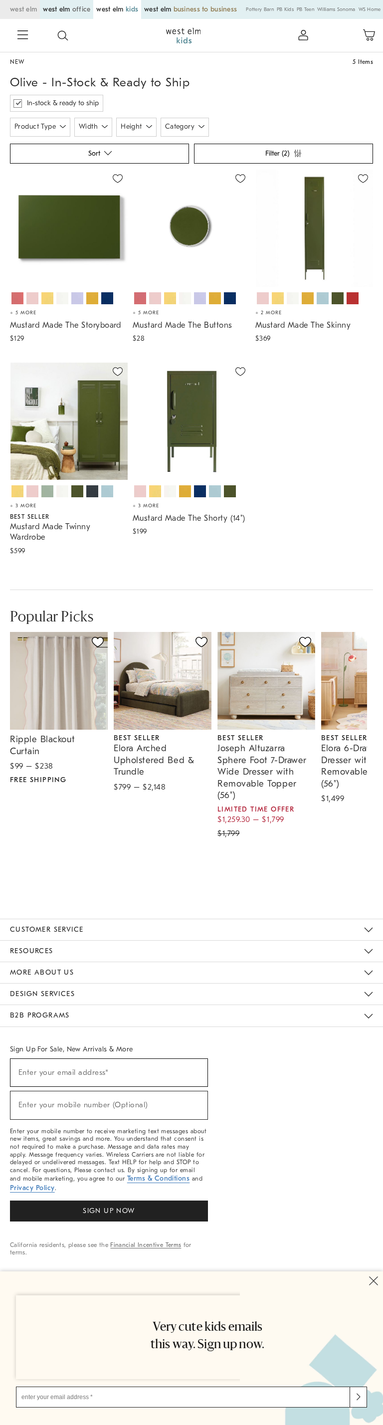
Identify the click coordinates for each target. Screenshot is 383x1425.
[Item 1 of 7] (69, 228)
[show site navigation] (22, 35)
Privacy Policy (32, 1188)
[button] (62, 35)
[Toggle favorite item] (98, 642)
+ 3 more (23, 506)
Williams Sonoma (336, 9)
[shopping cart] (369, 35)
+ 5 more (23, 313)
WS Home (370, 9)
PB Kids (285, 9)
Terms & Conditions (158, 1178)
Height (131, 126)
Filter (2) (277, 153)
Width (88, 126)
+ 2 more (268, 313)
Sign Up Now (109, 1211)
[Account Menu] (303, 35)
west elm (23, 9)
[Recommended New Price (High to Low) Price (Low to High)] (99, 156)
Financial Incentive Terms (145, 1244)
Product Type (35, 126)
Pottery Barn (260, 9)
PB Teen (305, 9)
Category (179, 126)
